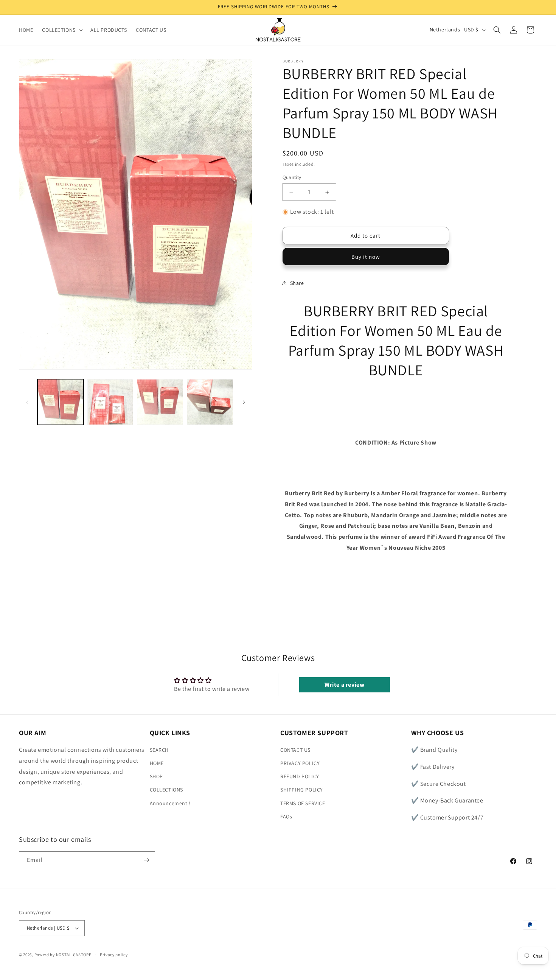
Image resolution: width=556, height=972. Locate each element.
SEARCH (159, 750)
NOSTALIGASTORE (74, 954)
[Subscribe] (146, 860)
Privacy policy (114, 954)
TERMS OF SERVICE (302, 803)
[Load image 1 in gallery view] (60, 402)
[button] (61, 30)
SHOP (156, 776)
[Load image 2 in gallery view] (110, 402)
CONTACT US (295, 750)
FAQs (286, 816)
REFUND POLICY (299, 776)
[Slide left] (27, 402)
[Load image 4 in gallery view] (210, 402)
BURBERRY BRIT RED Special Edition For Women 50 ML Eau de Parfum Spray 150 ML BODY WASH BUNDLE (395, 340)
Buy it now (365, 256)
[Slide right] (244, 402)
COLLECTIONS (166, 790)
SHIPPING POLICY (301, 790)
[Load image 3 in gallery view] (160, 402)
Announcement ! (170, 803)
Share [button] (297, 283)
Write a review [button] (344, 685)
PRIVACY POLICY (300, 763)
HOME (157, 763)
